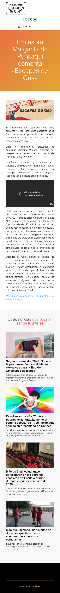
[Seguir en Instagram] (30, 19)
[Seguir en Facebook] (25, 19)
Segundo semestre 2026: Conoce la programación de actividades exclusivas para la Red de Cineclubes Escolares (28, 366)
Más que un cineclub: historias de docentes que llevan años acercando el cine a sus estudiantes (28, 534)
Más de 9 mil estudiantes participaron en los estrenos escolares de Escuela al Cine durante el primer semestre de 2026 (26, 478)
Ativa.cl (37, 586)
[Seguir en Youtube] (35, 19)
